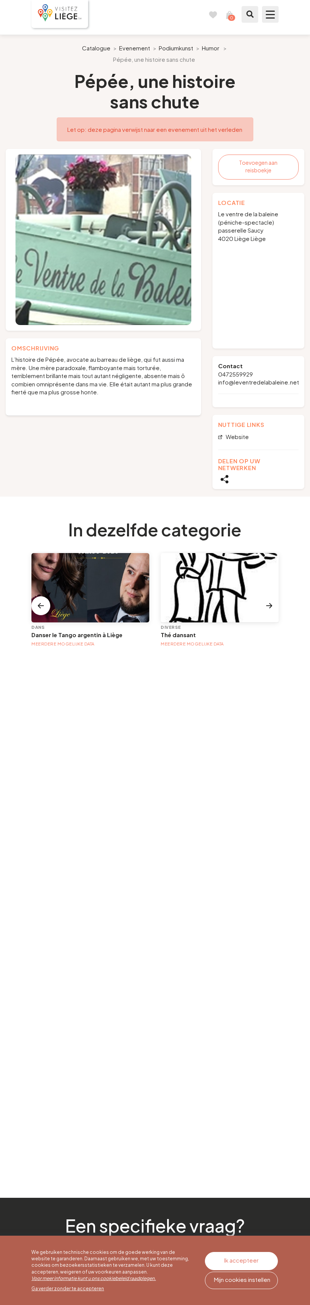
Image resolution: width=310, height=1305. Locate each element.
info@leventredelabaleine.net (258, 382)
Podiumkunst (176, 48)
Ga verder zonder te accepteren (67, 1288)
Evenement (134, 48)
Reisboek (213, 14)
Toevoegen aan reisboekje (258, 166)
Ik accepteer (241, 1260)
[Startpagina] (59, 14)
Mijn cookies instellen (242, 1279)
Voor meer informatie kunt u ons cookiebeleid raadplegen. (93, 1278)
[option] (103, 240)
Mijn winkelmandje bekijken (229, 14)
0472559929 (235, 374)
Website (237, 437)
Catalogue (96, 48)
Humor (210, 48)
